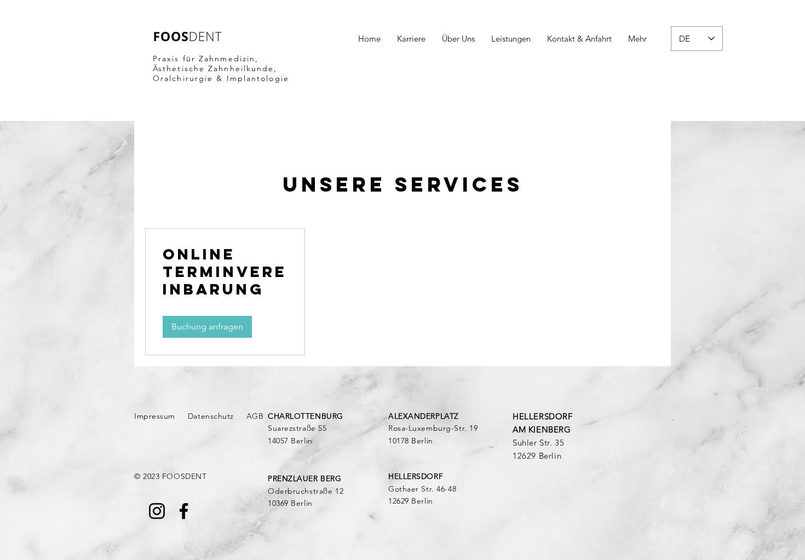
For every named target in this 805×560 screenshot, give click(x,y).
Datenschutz (211, 416)
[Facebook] (183, 511)
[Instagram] (157, 511)
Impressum (154, 416)
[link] (225, 272)
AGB (255, 416)
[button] (207, 327)
